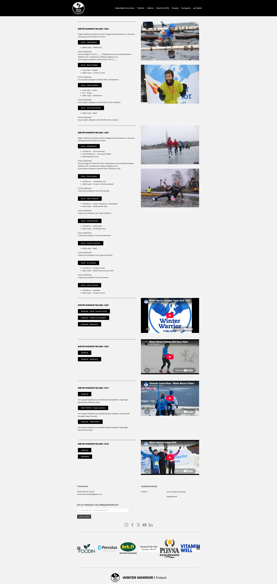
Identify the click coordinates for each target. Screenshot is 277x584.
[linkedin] (151, 525)
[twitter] (138, 525)
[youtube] (145, 525)
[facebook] (132, 525)
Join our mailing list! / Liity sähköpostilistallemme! (97, 505)
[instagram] (126, 525)
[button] (78, 548)
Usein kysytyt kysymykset (176, 492)
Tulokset (144, 491)
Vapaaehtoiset (172, 496)
